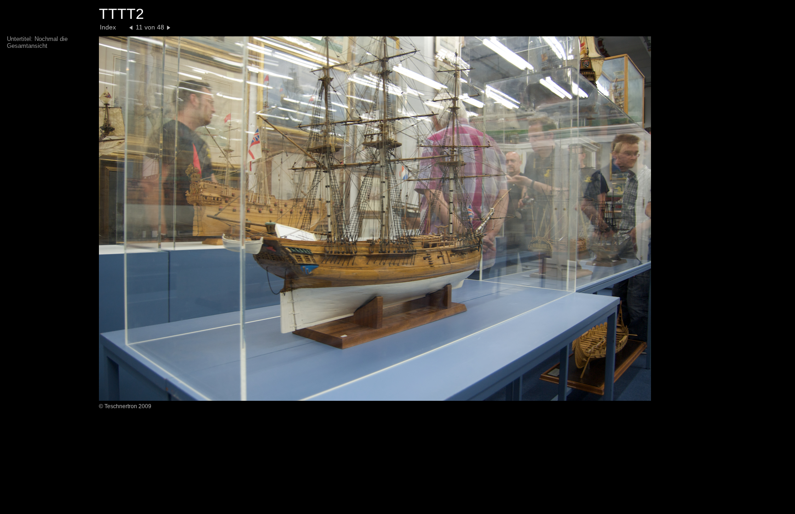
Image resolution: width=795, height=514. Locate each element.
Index (108, 27)
